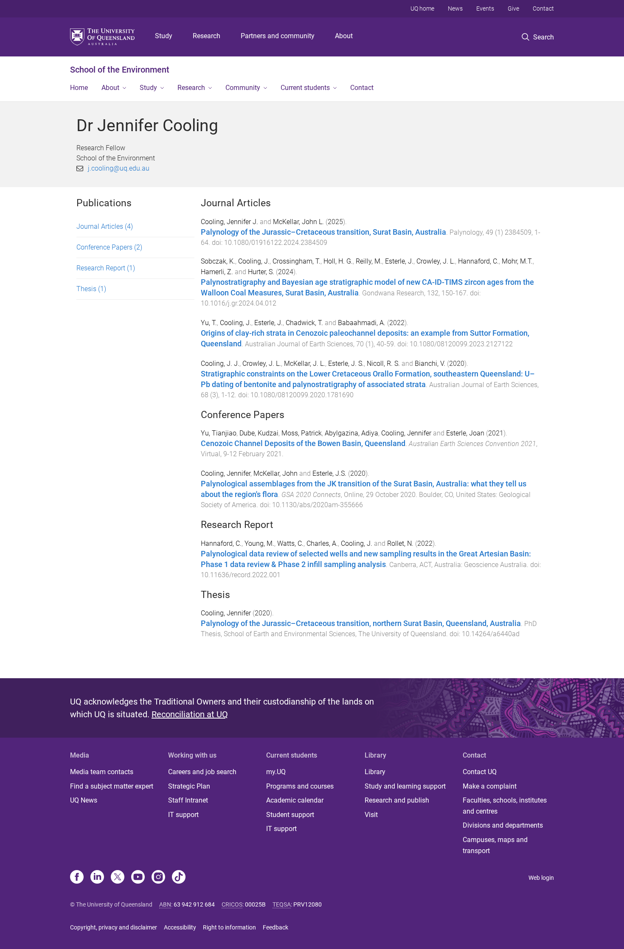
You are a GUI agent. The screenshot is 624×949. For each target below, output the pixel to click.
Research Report (105, 268)
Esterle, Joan (465, 433)
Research (206, 36)
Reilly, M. (369, 261)
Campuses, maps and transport (495, 845)
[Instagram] (158, 878)
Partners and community (278, 36)
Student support (290, 815)
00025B (255, 904)
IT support (183, 815)
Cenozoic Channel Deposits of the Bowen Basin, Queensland (303, 443)
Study (163, 36)
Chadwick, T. (304, 323)
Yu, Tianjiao (218, 433)
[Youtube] (138, 878)
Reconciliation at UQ (190, 714)
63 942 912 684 (194, 904)
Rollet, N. (400, 543)
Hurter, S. (261, 272)
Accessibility (180, 927)
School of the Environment (119, 70)
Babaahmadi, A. (361, 323)
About (344, 36)
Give (513, 8)
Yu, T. (209, 323)
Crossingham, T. (296, 261)
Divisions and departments (503, 825)
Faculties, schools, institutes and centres (505, 805)
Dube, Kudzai (258, 433)
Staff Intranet (188, 800)
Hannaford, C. (478, 261)
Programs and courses (300, 786)
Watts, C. (290, 543)
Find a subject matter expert (111, 786)
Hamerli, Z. (217, 272)
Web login (541, 877)
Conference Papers (109, 247)
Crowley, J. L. (435, 261)
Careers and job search (202, 772)
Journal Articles (104, 226)
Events (485, 8)
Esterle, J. (399, 261)
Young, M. (259, 543)
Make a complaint (490, 786)
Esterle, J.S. (329, 473)
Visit (371, 815)
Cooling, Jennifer (406, 433)
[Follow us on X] (117, 878)
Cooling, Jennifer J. (229, 222)
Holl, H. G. (338, 261)
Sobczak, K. (218, 261)
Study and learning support (405, 786)
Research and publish (397, 800)
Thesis (91, 289)
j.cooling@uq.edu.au (118, 168)
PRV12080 (307, 904)
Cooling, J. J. (220, 363)
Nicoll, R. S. (383, 363)
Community (242, 88)
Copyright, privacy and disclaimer (113, 927)
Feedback (275, 927)
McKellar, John (275, 473)
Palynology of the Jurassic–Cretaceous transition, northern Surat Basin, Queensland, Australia (361, 623)
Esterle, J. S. (346, 363)
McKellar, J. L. (304, 363)
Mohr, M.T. (517, 261)
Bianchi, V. (430, 363)
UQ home (422, 8)
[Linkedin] (97, 878)
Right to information (229, 927)
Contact (543, 8)
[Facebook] (77, 878)
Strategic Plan (189, 786)
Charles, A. (322, 543)
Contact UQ (480, 772)
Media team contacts (101, 772)
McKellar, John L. (298, 222)
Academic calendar (294, 800)
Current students (305, 88)
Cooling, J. (254, 261)
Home (79, 88)
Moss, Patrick (301, 433)
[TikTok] (179, 878)
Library (375, 772)
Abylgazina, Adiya (351, 433)
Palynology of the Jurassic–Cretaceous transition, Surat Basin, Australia (323, 232)
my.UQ (276, 772)
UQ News (83, 800)
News (455, 8)
